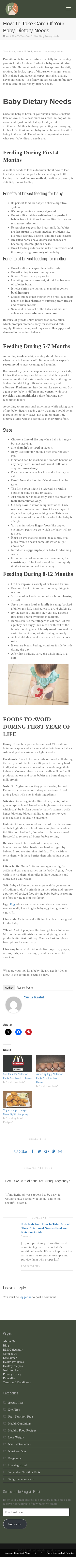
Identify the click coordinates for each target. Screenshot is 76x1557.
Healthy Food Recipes (22, 1430)
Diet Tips (14, 1409)
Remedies (9, 1378)
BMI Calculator (12, 1349)
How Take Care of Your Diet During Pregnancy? (37, 1181)
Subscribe (14, 1524)
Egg (13, 904)
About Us (9, 1341)
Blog (6, 1345)
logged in (26, 1297)
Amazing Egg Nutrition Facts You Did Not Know (49, 1078)
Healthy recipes (13, 1366)
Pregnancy (15, 1458)
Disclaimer (10, 1358)
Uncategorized (17, 1465)
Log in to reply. (31, 1266)
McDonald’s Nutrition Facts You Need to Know (17, 1076)
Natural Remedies (19, 1444)
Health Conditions (19, 1423)
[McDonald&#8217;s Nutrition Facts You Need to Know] (17, 1063)
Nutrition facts (40, 51)
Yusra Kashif (34, 997)
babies (51, 51)
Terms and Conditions (17, 1382)
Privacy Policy (12, 1374)
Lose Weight (16, 1437)
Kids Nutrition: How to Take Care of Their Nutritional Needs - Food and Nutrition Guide (45, 1228)
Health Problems (13, 1362)
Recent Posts (25, 987)
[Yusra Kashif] (13, 1004)
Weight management (21, 1479)
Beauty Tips (16, 1402)
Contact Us (10, 1353)
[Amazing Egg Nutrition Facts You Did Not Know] (50, 1063)
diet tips (59, 51)
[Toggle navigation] (68, 8)
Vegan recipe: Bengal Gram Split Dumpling (15, 1112)
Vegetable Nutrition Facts (24, 1472)
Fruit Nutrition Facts (20, 1416)
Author (9, 987)
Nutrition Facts (12, 1370)
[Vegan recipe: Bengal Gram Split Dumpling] (17, 1099)
